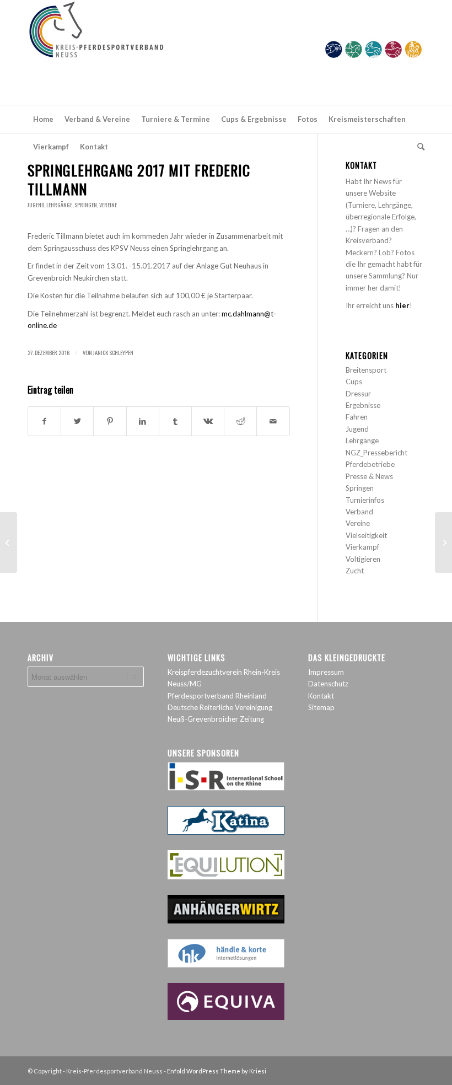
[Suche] (418, 146)
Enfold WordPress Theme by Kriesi (216, 1071)
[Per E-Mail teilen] (273, 421)
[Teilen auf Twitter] (77, 421)
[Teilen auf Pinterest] (110, 421)
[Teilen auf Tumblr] (175, 421)
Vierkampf (362, 546)
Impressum (326, 672)
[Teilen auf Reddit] (240, 421)
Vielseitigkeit (366, 535)
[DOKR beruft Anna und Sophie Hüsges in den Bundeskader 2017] (8, 542)
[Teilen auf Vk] (208, 421)
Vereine (108, 205)
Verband (359, 511)
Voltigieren (363, 559)
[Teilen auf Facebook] (44, 421)
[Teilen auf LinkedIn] (143, 421)
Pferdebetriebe (370, 464)
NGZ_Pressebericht (376, 452)
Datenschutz (328, 683)
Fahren (357, 416)
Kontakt (321, 695)
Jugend (36, 205)
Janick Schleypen (113, 352)
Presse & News (369, 476)
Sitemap (321, 707)
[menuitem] (43, 119)
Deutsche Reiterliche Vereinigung (220, 707)
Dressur (358, 393)
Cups (354, 381)
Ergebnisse (363, 405)
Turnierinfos (365, 500)
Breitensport (366, 370)
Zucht (355, 570)
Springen (85, 205)
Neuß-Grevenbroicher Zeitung (216, 719)
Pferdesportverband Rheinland (217, 695)
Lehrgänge (59, 205)
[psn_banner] (226, 52)
